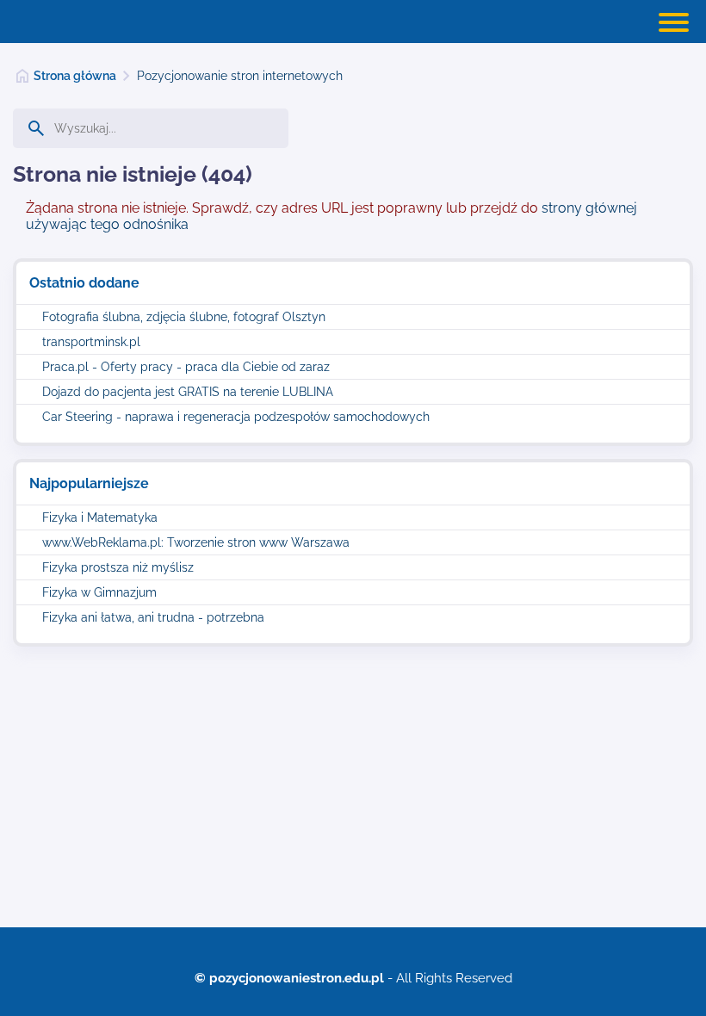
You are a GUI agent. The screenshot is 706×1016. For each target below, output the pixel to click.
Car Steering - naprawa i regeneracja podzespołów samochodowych (236, 417)
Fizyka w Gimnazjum (99, 592)
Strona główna (75, 76)
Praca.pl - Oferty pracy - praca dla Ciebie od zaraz (186, 367)
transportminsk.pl (91, 342)
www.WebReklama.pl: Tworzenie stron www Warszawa (196, 542)
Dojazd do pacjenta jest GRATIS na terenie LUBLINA (187, 392)
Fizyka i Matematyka (100, 517)
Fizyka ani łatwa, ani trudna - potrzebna (153, 617)
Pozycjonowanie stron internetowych (240, 76)
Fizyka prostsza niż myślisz (118, 567)
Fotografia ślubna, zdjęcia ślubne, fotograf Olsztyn (183, 317)
